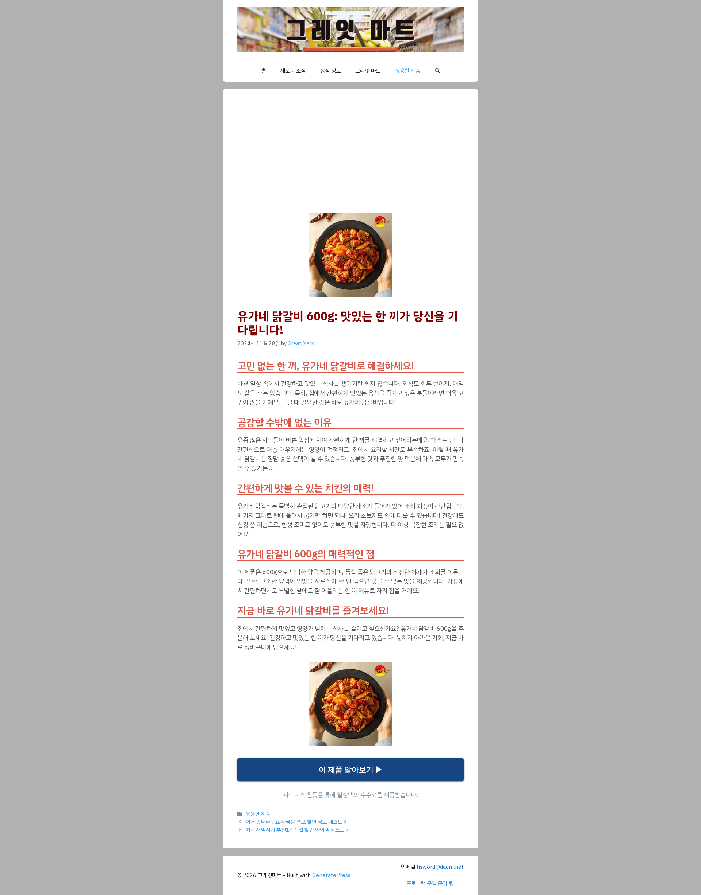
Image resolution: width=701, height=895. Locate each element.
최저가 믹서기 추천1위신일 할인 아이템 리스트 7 (297, 830)
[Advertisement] (365, 158)
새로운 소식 (293, 71)
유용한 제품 (407, 71)
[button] (438, 71)
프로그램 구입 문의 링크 (432, 883)
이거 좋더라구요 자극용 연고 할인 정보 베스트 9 (296, 822)
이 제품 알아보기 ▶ (351, 770)
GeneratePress (331, 875)
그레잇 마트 (367, 71)
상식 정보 (330, 71)
